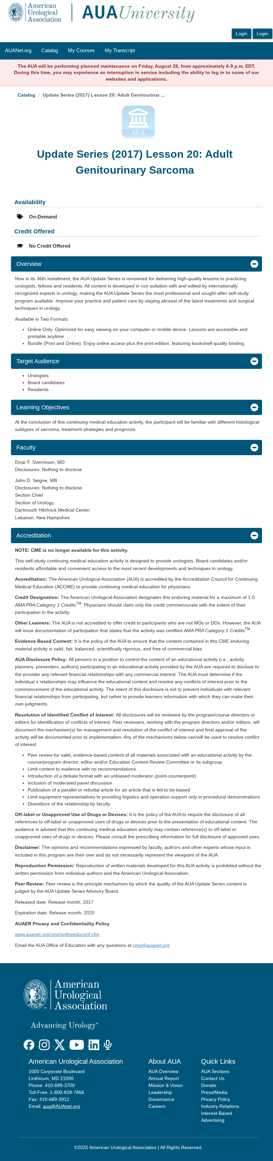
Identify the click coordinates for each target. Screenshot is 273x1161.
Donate (208, 1085)
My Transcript (120, 50)
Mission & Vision (165, 1085)
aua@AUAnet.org (61, 1106)
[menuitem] (18, 50)
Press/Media (214, 1092)
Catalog (49, 50)
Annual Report (163, 1078)
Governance (161, 1099)
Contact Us (212, 1078)
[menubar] (70, 50)
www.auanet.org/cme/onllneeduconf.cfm (57, 934)
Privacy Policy (215, 1099)
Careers (156, 1106)
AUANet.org (18, 50)
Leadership (160, 1092)
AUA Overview (163, 1071)
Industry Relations (220, 1106)
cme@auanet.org (151, 945)
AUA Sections (215, 1071)
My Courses (81, 50)
